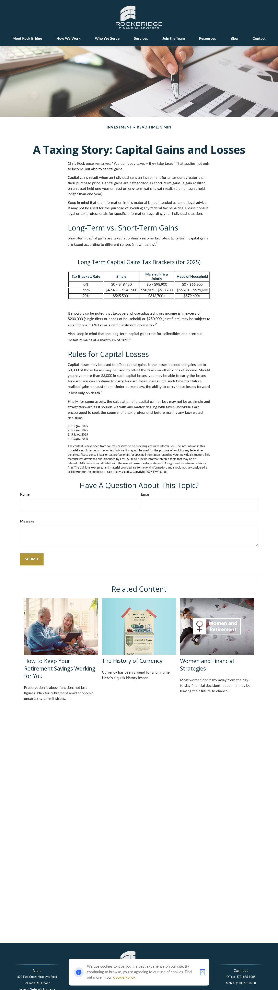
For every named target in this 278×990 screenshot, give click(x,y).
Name (25, 494)
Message (27, 521)
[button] (27, 39)
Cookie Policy (124, 977)
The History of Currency (132, 660)
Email (145, 494)
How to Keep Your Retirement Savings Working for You (59, 668)
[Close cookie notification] (202, 972)
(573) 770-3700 (246, 983)
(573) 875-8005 (245, 977)
